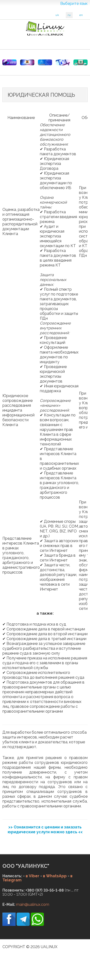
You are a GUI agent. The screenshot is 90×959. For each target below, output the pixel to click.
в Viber (32, 876)
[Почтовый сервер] (45, 62)
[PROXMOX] (27, 62)
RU (69, 15)
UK (57, 15)
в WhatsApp (55, 876)
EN (81, 15)
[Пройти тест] (63, 62)
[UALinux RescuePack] (80, 62)
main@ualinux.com (32, 904)
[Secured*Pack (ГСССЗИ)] (9, 62)
